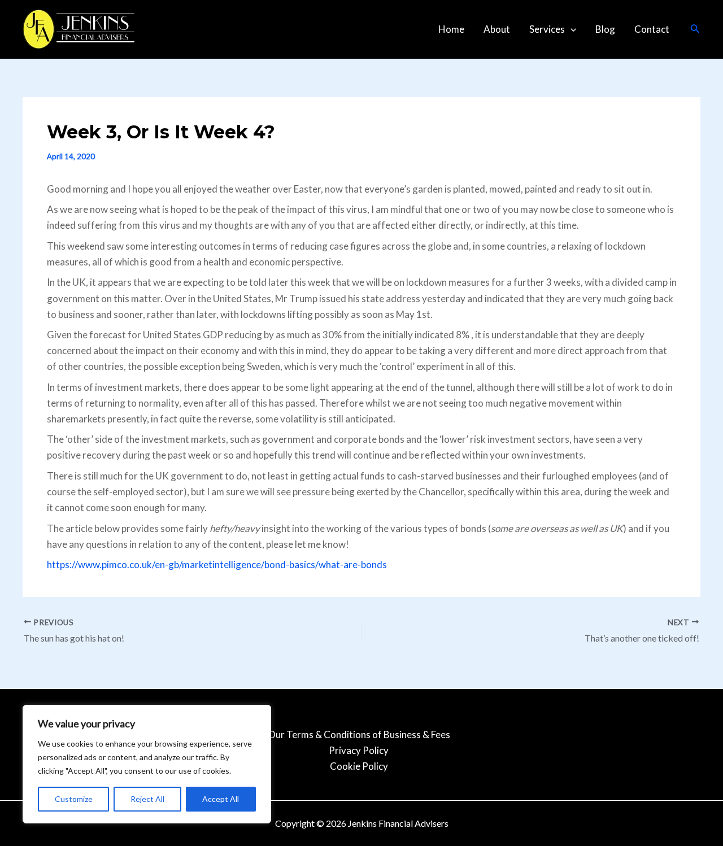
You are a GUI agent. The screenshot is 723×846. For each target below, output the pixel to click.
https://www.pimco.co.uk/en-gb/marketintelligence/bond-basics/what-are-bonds (217, 564)
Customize (74, 799)
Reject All (147, 799)
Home (451, 29)
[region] (147, 764)
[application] (570, 29)
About (497, 29)
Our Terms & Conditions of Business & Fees (359, 734)
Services (547, 29)
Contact (651, 29)
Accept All (220, 799)
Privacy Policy (359, 750)
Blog (605, 29)
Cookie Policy (359, 766)
